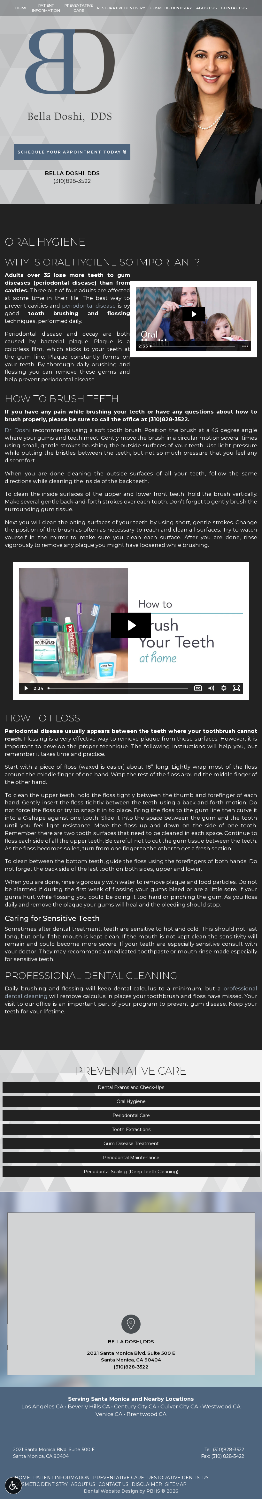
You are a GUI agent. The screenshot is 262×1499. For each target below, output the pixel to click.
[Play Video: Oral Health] (193, 314)
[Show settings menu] (223, 688)
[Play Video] (25, 688)
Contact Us (234, 8)
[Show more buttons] (245, 346)
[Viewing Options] (13, 1485)
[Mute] (210, 688)
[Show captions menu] (198, 688)
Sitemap (176, 1484)
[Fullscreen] (236, 688)
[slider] (193, 346)
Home (21, 8)
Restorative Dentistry (121, 8)
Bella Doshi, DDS (131, 1342)
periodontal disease (89, 305)
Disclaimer (147, 1484)
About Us (206, 8)
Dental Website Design (111, 1491)
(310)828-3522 (168, 419)
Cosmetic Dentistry (171, 8)
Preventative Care (118, 1477)
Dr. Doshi (17, 430)
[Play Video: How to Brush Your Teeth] (131, 625)
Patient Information (61, 1477)
